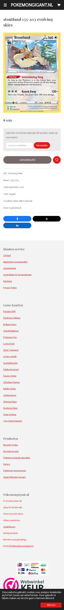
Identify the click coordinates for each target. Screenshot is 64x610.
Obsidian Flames (11, 382)
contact (7, 255)
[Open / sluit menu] (5, 5)
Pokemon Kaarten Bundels (16, 457)
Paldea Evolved (11, 369)
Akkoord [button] (51, 605)
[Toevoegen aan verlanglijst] (57, 160)
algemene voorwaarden (15, 261)
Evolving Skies (10, 408)
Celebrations (9, 395)
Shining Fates (10, 401)
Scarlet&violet (10, 363)
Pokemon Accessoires (14, 470)
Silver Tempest (10, 350)
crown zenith (10, 356)
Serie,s (6, 464)
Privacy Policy (10, 287)
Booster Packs (10, 445)
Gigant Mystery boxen (14, 477)
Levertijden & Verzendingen (17, 274)
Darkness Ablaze (11, 318)
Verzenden (42, 145)
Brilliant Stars (9, 324)
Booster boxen (11, 451)
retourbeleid (9, 268)
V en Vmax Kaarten (12, 421)
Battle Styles (9, 388)
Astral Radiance (11, 330)
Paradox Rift (9, 311)
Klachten (7, 281)
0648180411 (9, 526)
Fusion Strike (9, 376)
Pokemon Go (10, 337)
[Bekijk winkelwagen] (58, 5)
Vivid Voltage (9, 414)
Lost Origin (9, 343)
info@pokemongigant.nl (21, 546)
